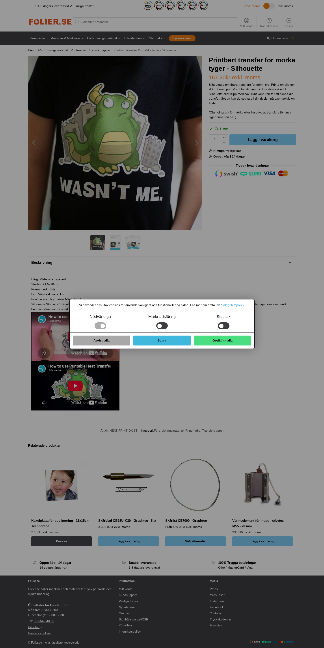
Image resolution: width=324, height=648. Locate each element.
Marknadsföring (162, 316)
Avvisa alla (101, 340)
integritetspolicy (233, 305)
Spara (162, 340)
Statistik (224, 316)
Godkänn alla (222, 340)
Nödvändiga (100, 316)
